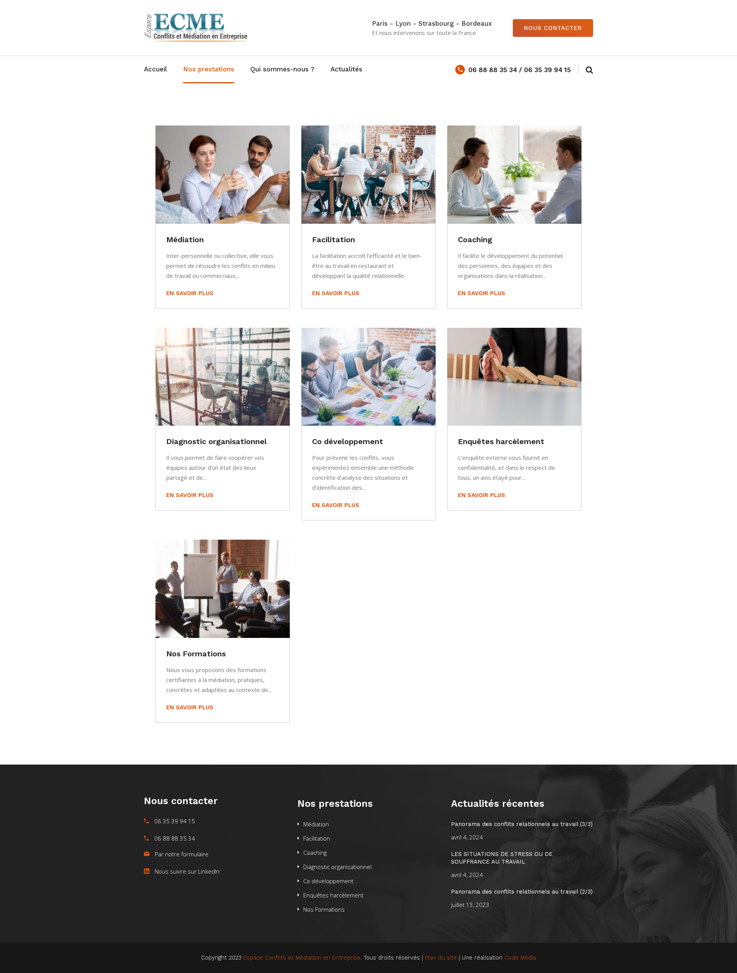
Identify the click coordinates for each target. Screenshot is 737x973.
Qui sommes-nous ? (282, 69)
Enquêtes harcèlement (501, 441)
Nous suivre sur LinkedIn (187, 871)
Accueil (155, 69)
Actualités (346, 69)
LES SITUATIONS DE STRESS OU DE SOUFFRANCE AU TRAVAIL (502, 858)
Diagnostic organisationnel (216, 441)
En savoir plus (189, 293)
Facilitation (333, 239)
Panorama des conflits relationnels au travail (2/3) (522, 891)
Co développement (347, 441)
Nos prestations (208, 69)
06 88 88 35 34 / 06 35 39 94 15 (519, 70)
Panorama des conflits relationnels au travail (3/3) (522, 824)
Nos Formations (196, 653)
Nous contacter (553, 28)
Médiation (185, 239)
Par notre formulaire (181, 854)
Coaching (475, 239)
